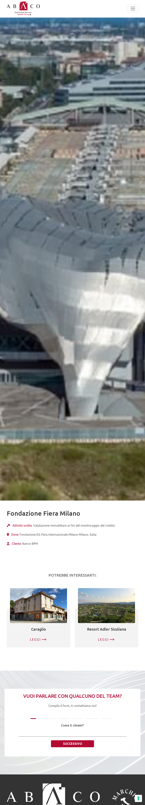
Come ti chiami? (72, 725)
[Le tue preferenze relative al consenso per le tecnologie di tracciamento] (138, 798)
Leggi (35, 639)
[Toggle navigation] (133, 8)
